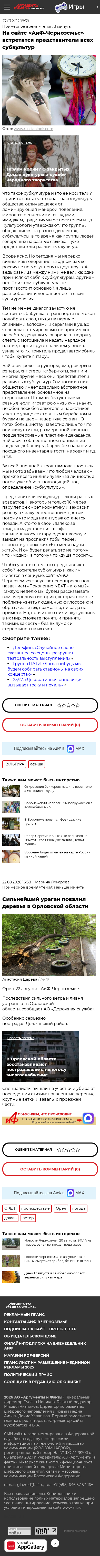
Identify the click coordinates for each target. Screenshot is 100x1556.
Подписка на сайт (24, 1329)
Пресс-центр (62, 1329)
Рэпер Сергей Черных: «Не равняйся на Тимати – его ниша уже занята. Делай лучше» (55, 840)
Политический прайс (28, 1374)
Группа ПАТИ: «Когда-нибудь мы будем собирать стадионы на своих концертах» (45, 669)
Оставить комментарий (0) (50, 725)
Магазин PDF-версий (26, 1355)
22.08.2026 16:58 (16, 882)
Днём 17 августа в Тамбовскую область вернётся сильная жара (55, 1275)
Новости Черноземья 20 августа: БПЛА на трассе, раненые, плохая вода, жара (58, 1242)
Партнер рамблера (75, 1530)
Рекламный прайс (24, 1314)
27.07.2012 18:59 (15, 21)
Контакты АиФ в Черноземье (35, 1321)
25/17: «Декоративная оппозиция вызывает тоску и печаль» (45, 682)
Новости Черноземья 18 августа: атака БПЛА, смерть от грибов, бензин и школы (57, 1259)
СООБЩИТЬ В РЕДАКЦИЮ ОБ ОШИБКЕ (42, 1382)
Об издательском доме (30, 1336)
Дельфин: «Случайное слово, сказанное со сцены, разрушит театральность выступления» (40, 653)
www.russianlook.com (33, 128)
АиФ (45, 979)
